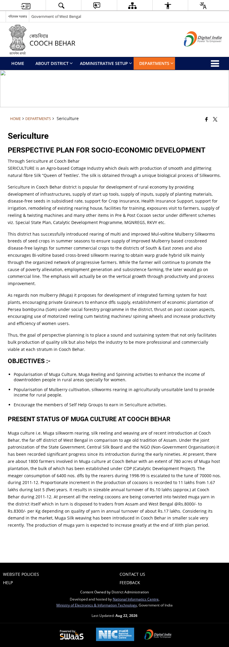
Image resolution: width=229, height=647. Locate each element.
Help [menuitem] (8, 582)
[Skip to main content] (25, 5)
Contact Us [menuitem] (132, 574)
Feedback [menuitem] (130, 582)
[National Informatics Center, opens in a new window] (115, 635)
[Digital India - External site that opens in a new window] (195, 51)
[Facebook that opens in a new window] (206, 119)
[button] (61, 5)
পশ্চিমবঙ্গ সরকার (17, 16)
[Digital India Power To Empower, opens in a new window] (158, 635)
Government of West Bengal (56, 16)
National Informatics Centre (136, 599)
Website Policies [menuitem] (21, 574)
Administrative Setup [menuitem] (104, 63)
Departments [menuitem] (154, 63)
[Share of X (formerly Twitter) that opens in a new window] (215, 119)
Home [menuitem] (17, 63)
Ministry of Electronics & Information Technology (96, 605)
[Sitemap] (132, 5)
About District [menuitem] (52, 63)
